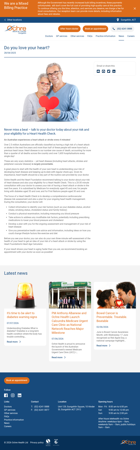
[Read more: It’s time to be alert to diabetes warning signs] (25, 295)
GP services (61, 36)
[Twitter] (108, 71)
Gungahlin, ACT (126, 20)
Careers (131, 36)
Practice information (105, 36)
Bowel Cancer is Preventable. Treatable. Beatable (112, 317)
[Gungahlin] (15, 26)
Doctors (49, 36)
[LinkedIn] (113, 71)
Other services (77, 36)
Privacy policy (37, 442)
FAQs (89, 36)
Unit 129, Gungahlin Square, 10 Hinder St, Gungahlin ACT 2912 (76, 408)
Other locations (14, 20)
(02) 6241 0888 (41, 406)
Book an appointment (95, 29)
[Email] (98, 71)
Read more (12, 342)
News (121, 36)
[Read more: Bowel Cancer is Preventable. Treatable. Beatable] (115, 295)
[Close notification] (134, 8)
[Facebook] (103, 71)
